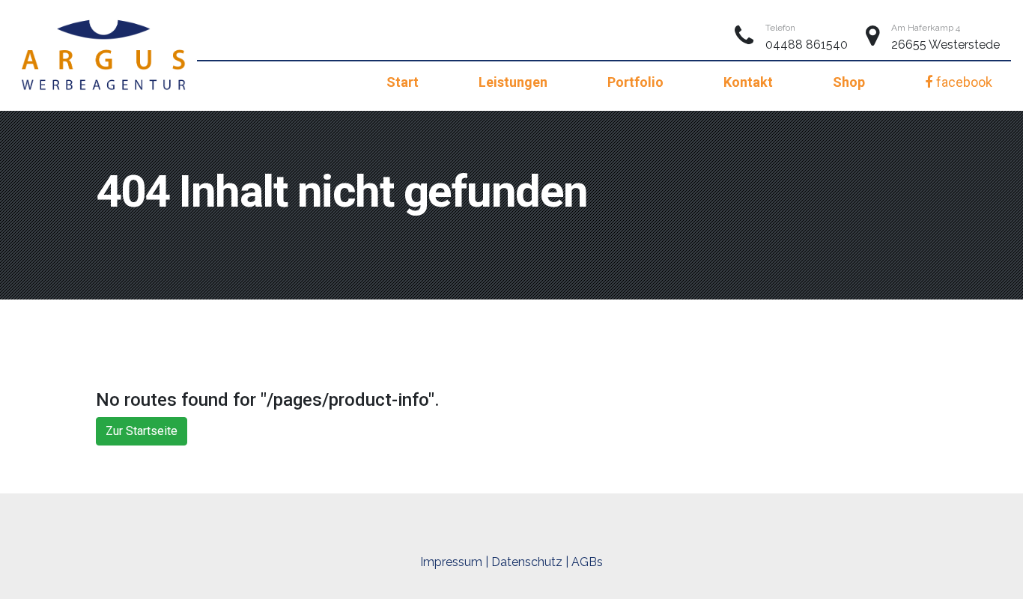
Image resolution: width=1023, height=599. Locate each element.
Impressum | (454, 562)
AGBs (587, 562)
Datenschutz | (529, 562)
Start (402, 82)
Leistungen (513, 82)
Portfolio (635, 82)
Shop (849, 82)
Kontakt (748, 82)
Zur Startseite (141, 431)
